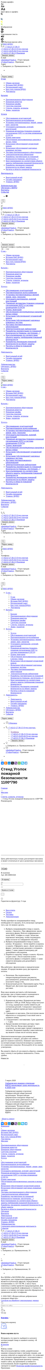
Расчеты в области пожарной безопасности (23, 169)
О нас (3, 79)
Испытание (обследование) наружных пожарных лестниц (21, 149)
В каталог (5, 1344)
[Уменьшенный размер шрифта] (2, 4)
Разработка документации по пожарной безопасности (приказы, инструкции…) (22, 158)
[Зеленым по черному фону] (1, 25)
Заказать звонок (8, 55)
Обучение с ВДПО (9, 188)
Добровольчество (9, 186)
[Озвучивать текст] (2, 37)
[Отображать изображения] (2, 29)
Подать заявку (7, 77)
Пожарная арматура (14, 102)
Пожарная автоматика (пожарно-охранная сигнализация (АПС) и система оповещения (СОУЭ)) (24, 133)
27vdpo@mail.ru (7, 62)
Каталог (4, 95)
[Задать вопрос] (2, 894)
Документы (10, 91)
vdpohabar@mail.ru (8, 60)
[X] (12, 763)
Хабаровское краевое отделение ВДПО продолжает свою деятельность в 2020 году (22, 1085)
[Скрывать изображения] (2, 32)
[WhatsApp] (19, 763)
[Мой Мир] (9, 763)
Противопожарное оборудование (19, 100)
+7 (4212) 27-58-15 (12, 47)
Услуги (4, 114)
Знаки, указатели (13, 110)
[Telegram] (25, 763)
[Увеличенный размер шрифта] (3, 10)
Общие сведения (12, 83)
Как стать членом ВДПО (16, 89)
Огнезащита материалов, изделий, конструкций (20, 1171)
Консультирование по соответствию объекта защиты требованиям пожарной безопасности (24, 162)
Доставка (9, 914)
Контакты (5, 190)
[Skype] (22, 763)
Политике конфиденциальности (29, 1366)
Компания (5, 1126)
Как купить (10, 910)
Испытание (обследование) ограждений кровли (20, 1186)
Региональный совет (14, 87)
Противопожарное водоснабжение (20, 120)
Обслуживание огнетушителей (18, 118)
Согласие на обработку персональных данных (20, 1300)
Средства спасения (13, 106)
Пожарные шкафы (13, 104)
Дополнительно (12, 917)
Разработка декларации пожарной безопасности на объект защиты (20, 166)
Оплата (9, 912)
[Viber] (15, 763)
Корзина (5, 1318)
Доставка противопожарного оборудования (24, 152)
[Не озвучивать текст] (2, 40)
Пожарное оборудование (11, 1149)
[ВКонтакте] (2, 763)
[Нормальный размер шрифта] (2, 7)
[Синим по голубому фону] (1, 20)
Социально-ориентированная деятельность (18, 1226)
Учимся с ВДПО (12, 182)
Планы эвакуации (13, 137)
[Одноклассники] (5, 763)
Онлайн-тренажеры (14, 180)
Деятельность (7, 173)
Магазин (4, 1141)
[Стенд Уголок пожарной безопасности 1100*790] (22, 840)
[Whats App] (7, 196)
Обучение (5, 1211)
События (5, 192)
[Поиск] (3, 201)
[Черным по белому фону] (1, 14)
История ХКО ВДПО (14, 85)
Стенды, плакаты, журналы (17, 108)
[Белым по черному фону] (1, 17)
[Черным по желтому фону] (1, 22)
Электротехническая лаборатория (19, 154)
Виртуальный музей (14, 177)
